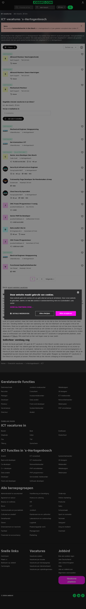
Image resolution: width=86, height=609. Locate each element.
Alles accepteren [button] (66, 313)
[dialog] (43, 304)
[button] (43, 307)
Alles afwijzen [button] (44, 313)
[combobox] (78, 292)
